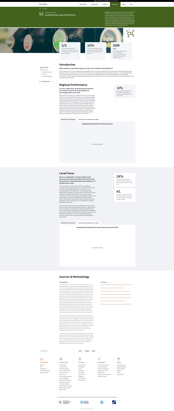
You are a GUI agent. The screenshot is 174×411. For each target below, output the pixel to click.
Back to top (45, 351)
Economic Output (82, 378)
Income (80, 368)
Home (40, 8)
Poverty (118, 372)
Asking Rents (81, 376)
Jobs (41, 367)
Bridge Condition (62, 389)
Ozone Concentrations (102, 367)
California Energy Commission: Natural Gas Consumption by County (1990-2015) (116, 297)
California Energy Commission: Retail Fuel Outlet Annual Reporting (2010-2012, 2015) (117, 284)
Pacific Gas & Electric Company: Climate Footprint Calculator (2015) (113, 300)
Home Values (81, 370)
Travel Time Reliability (64, 378)
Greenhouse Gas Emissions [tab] (68, 119)
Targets (87, 351)
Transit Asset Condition (64, 384)
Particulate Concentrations (103, 365)
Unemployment (81, 367)
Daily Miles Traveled (63, 372)
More (131, 4)
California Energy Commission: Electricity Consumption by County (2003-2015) (115, 291)
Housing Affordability (121, 367)
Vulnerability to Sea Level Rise (104, 374)
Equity (123, 4)
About (93, 351)
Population (42, 365)
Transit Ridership (62, 365)
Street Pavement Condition (65, 387)
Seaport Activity (81, 380)
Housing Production (44, 372)
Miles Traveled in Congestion (65, 380)
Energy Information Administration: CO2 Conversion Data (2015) (113, 287)
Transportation (94, 4)
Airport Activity (81, 374)
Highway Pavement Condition (65, 385)
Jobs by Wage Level (121, 365)
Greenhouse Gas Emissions (103, 368)
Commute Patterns (63, 367)
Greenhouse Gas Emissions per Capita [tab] (89, 119)
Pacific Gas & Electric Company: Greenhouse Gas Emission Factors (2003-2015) (116, 294)
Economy (105, 4)
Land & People (82, 4)
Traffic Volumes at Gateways (65, 376)
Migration (119, 370)
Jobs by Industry (82, 365)
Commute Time (62, 374)
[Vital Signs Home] (43, 4)
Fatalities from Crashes (103, 370)
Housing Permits (43, 368)
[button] (48, 360)
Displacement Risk (121, 368)
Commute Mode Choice (64, 368)
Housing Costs (81, 372)
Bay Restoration (101, 372)
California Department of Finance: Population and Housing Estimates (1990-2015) (116, 304)
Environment (114, 4)
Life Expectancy (120, 374)
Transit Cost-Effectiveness (65, 370)
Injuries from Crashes (102, 376)
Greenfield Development (45, 370)
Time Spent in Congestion (64, 382)
